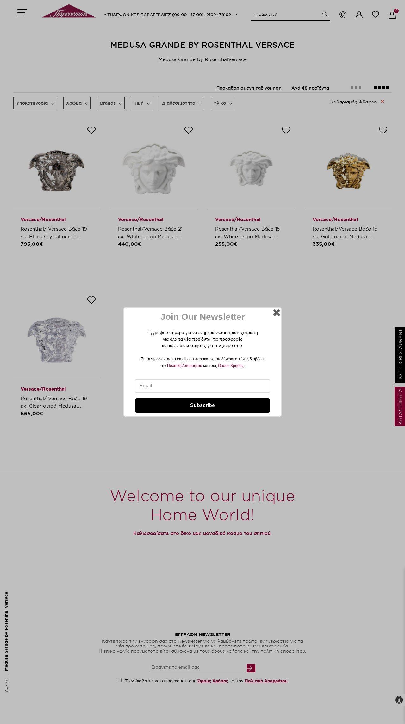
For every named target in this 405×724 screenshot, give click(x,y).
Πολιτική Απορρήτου (184, 365)
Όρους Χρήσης (231, 365)
